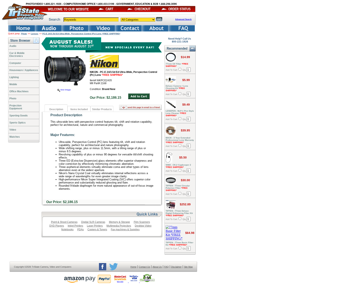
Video (12, 129)
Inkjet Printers (75, 225)
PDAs (80, 229)
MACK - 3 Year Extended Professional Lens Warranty (180, 140)
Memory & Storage (119, 222)
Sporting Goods (18, 115)
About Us (157, 267)
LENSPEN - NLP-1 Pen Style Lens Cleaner (180, 113)
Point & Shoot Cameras (64, 222)
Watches (14, 136)
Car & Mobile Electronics (17, 54)
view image (65, 90)
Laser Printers (95, 225)
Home (133, 267)
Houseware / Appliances (23, 70)
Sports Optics (17, 122)
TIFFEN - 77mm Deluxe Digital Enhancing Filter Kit (179, 213)
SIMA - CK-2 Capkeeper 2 (178, 166)
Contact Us (144, 267)
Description (56, 109)
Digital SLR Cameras (93, 222)
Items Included (79, 109)
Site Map (188, 267)
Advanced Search (183, 19)
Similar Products (102, 109)
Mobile (13, 84)
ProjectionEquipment (15, 107)
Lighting (14, 77)
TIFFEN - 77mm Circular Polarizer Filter (178, 188)
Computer (15, 63)
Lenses (34, 33)
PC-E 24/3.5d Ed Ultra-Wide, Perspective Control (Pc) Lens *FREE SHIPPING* (81, 33)
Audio (12, 46)
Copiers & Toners (97, 229)
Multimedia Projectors (118, 225)
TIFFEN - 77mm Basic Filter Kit (179, 243)
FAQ (166, 267)
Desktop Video (143, 225)
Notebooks (67, 229)
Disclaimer (176, 267)
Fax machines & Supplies (125, 229)
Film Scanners (142, 222)
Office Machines (19, 91)
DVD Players (56, 225)
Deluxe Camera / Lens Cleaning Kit (177, 88)
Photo (24, 33)
